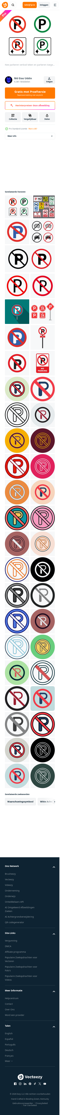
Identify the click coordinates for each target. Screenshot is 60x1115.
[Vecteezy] (5, 5)
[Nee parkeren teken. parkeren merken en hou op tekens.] (40, 230)
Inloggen (44, 5)
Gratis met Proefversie (30, 93)
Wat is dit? (32, 128)
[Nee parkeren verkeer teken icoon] (17, 438)
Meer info (12, 134)
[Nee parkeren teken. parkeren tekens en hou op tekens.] (17, 413)
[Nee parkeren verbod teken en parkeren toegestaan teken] (18, 205)
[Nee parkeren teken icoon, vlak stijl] (17, 361)
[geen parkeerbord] (29, 282)
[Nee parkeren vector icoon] (17, 516)
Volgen (49, 81)
